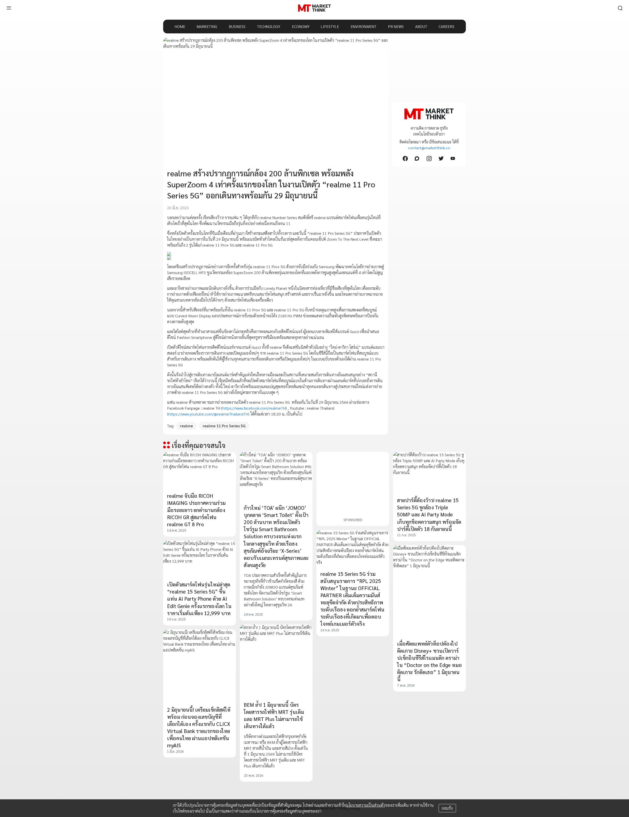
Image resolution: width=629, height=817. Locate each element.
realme (186, 425)
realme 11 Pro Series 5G (224, 425)
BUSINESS (237, 26)
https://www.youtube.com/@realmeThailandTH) (208, 413)
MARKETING (207, 26)
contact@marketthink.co (429, 147)
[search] (620, 8)
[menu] (9, 8)
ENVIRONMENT (363, 26)
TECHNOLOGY (268, 26)
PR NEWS (396, 26)
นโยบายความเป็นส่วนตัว (365, 805)
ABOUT (421, 26)
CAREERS (446, 26)
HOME (180, 26)
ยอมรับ (447, 808)
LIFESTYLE (330, 26)
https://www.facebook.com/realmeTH (254, 408)
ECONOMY (301, 26)
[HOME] (314, 8)
